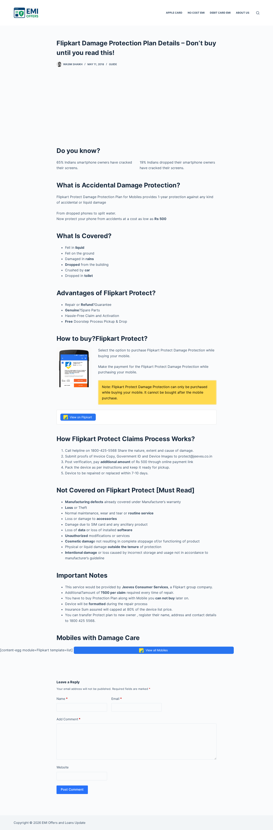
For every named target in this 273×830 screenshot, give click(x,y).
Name (62, 699)
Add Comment (68, 719)
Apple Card (174, 12)
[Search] (257, 12)
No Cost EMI (196, 12)
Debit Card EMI (220, 12)
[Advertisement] (136, 106)
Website (63, 767)
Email (116, 699)
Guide (113, 64)
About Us (242, 12)
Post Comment (72, 789)
